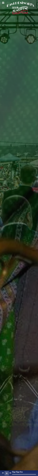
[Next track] (10, 473)
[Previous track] (3, 473)
